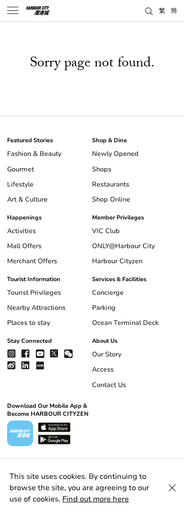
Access (103, 369)
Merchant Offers (32, 261)
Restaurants (110, 184)
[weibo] (11, 365)
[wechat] (68, 353)
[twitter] (54, 353)
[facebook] (25, 353)
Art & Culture (27, 199)
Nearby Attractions (36, 307)
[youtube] (40, 353)
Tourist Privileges (34, 292)
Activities (21, 230)
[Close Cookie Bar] (172, 488)
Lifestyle (20, 184)
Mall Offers (24, 246)
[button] (149, 10)
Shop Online (111, 199)
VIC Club (106, 230)
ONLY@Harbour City (123, 246)
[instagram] (11, 353)
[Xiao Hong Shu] (40, 365)
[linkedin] (25, 365)
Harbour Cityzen (117, 261)
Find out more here (95, 499)
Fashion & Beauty (34, 153)
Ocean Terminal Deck (125, 322)
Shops (101, 169)
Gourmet (20, 169)
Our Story (106, 354)
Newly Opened (115, 153)
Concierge (108, 292)
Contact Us (109, 384)
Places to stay (28, 322)
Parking (104, 307)
